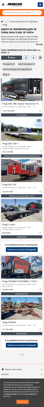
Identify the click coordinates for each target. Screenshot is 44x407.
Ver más (39, 44)
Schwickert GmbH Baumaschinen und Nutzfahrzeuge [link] (21, 156)
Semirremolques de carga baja (24, 21)
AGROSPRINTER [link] (21, 333)
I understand (22, 402)
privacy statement (30, 394)
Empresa (5, 374)
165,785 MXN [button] (7, 192)
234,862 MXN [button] (7, 290)
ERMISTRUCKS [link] (22, 237)
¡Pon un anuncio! (40, 4)
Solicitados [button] (6, 233)
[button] (11, 58)
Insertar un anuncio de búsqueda (22, 249)
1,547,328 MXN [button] (8, 111)
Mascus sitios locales (13, 369)
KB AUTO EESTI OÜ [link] (21, 294)
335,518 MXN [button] (7, 152)
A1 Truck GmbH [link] (21, 115)
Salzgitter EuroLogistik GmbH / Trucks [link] (21, 196)
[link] (21, 89)
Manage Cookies (11, 394)
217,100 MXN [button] (7, 330)
